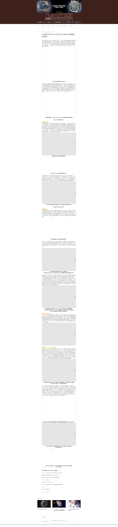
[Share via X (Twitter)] (44, 492)
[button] (79, 25)
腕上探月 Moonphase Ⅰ (42, 509)
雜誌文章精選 (48, 489)
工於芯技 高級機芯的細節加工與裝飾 (73, 510)
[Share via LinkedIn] (46, 492)
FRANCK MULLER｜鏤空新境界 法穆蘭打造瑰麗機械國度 (58, 510)
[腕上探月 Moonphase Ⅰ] (44, 504)
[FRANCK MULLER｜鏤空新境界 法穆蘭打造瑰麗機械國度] (59, 504)
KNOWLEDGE (70, 25)
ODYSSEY (53, 25)
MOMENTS (65, 25)
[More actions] (75, 31)
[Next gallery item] (75, 144)
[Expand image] (59, 143)
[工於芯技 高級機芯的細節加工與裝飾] (74, 504)
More (75, 25)
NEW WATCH (43, 25)
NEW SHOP (48, 25)
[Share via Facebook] (42, 492)
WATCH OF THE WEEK (59, 25)
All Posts (38, 25)
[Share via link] (49, 492)
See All (80, 498)
